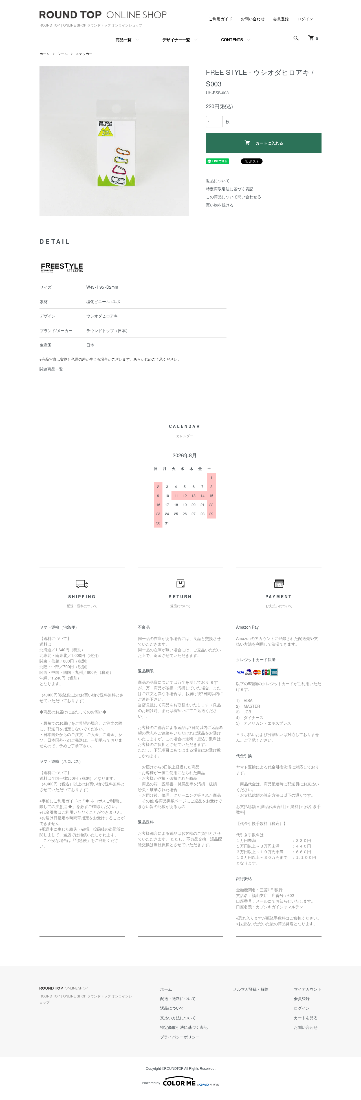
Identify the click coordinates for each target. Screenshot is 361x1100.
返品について (218, 180)
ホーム (44, 53)
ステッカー (84, 53)
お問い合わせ (253, 18)
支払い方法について (178, 1017)
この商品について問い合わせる (233, 196)
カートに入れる (269, 143)
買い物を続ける (220, 205)
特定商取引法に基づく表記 (229, 188)
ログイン (305, 18)
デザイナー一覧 (176, 39)
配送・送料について (178, 998)
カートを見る (306, 1017)
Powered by (151, 1082)
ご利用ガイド (220, 18)
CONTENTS (232, 39)
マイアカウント (308, 989)
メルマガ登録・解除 (250, 989)
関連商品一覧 (51, 369)
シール (63, 53)
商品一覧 (123, 39)
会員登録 (281, 18)
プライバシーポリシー (180, 1037)
